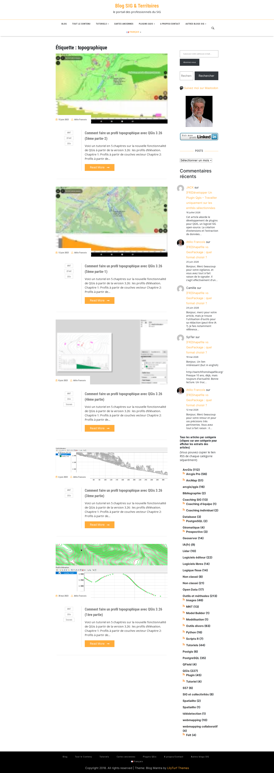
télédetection (192, 713)
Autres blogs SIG (195, 24)
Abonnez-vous (189, 62)
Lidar (186, 551)
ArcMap (191, 480)
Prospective (194, 531)
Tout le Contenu (81, 24)
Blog (64, 24)
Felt (188, 735)
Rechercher (206, 75)
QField (69, 138)
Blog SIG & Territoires (137, 6)
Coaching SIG (192, 499)
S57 (185, 688)
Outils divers (195, 626)
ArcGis (187, 469)
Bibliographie (192, 493)
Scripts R (192, 638)
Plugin (190, 675)
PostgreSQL (194, 521)
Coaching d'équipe (199, 504)
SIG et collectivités (196, 694)
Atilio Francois (80, 119)
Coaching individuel (199, 510)
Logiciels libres (193, 564)
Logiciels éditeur (194, 557)
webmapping (192, 720)
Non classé (190, 576)
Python (191, 632)
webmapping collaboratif (200, 726)
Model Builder (195, 613)
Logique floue (192, 570)
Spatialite (189, 701)
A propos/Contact (170, 24)
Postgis (188, 651)
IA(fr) (186, 544)
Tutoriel (191, 681)
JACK (190, 187)
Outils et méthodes (196, 596)
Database (189, 517)
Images (191, 600)
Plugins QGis (146, 24)
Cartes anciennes (123, 24)
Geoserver (190, 538)
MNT (69, 133)
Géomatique (191, 527)
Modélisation (195, 619)
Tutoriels (101, 24)
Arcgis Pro (193, 474)
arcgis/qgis (190, 487)
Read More (97, 167)
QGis (69, 143)
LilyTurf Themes (178, 768)
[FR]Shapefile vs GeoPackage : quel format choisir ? (199, 252)
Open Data (190, 589)
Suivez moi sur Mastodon (200, 88)
